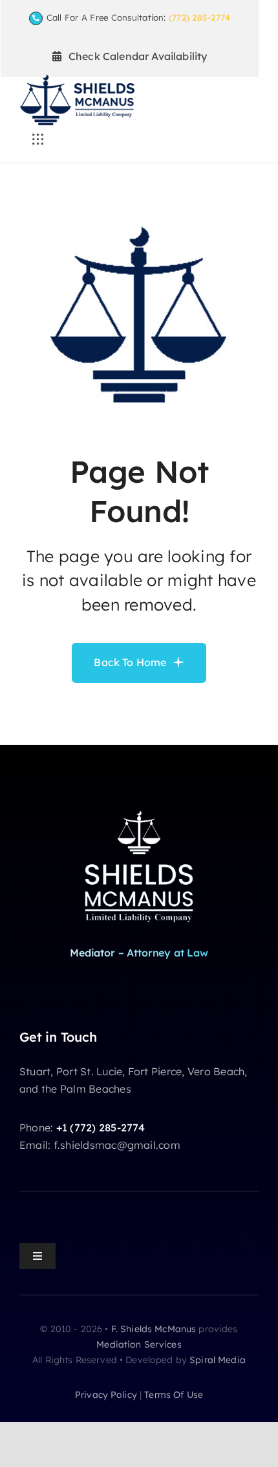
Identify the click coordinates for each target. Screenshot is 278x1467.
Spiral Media (217, 1360)
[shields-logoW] (139, 809)
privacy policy (106, 1395)
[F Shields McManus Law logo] (76, 79)
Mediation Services (139, 1344)
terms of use (173, 1395)
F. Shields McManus (154, 1329)
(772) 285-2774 (199, 17)
